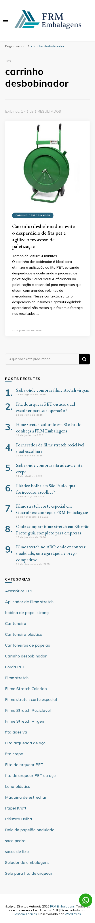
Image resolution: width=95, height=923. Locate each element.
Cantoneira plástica (23, 634)
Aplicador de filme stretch (29, 601)
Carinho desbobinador (32, 215)
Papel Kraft (16, 808)
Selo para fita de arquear (28, 873)
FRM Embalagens (62, 906)
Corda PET (15, 666)
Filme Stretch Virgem (25, 721)
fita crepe (14, 753)
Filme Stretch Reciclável (28, 710)
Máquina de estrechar (26, 797)
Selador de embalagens (27, 862)
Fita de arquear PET (24, 764)
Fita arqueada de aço (25, 742)
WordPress (73, 914)
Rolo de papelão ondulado (29, 829)
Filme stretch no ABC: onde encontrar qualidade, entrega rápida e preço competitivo (51, 553)
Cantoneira (15, 623)
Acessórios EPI (18, 590)
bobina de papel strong (27, 612)
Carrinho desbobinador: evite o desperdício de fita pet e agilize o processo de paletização (43, 236)
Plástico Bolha (18, 818)
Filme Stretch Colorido (26, 688)
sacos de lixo (17, 851)
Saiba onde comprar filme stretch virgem (52, 390)
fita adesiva (16, 732)
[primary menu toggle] (5, 20)
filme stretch (17, 677)
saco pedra (15, 840)
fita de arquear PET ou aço (30, 775)
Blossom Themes (25, 914)
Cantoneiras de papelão (27, 645)
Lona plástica (17, 786)
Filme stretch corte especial (31, 699)
